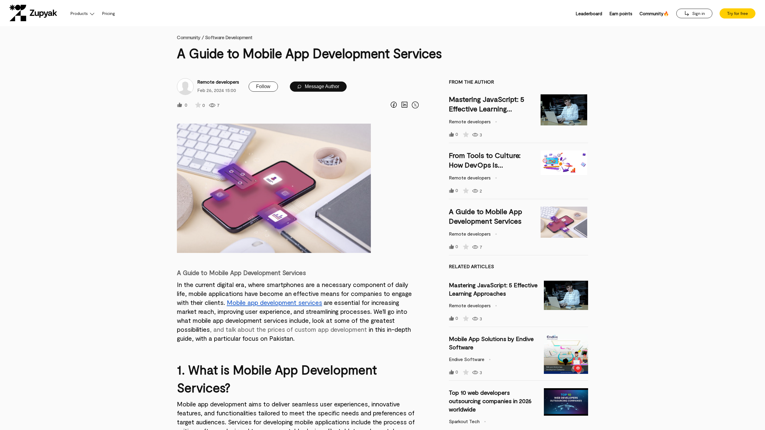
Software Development (229, 37)
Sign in (698, 13)
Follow (263, 86)
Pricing (108, 13)
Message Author (321, 86)
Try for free (737, 13)
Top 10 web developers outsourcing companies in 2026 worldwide (490, 401)
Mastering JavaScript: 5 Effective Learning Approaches (486, 108)
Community (190, 37)
